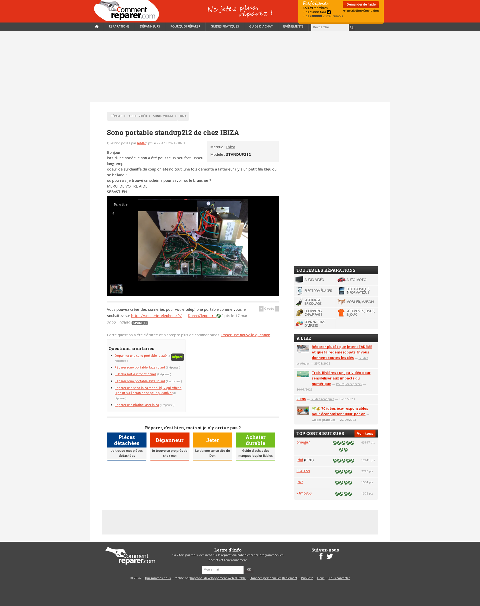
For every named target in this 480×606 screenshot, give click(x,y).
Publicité (307, 578)
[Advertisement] (240, 67)
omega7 (303, 442)
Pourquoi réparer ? (349, 384)
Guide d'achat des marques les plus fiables (255, 453)
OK (249, 569)
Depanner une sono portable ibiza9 (141, 355)
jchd (299, 460)
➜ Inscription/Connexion (361, 11)
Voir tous (365, 433)
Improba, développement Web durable (218, 578)
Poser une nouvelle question (245, 334)
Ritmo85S (304, 493)
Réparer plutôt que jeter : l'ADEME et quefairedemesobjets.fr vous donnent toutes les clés (342, 352)
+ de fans (315, 12)
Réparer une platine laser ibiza (137, 405)
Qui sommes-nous (158, 578)
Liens (301, 398)
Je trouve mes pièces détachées (126, 453)
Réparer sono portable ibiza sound (140, 367)
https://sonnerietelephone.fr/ (156, 315)
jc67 (299, 482)
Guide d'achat (261, 26)
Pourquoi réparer (185, 26)
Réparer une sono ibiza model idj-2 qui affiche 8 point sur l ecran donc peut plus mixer (148, 391)
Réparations (119, 26)
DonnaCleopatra (202, 315)
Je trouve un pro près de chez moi (170, 453)
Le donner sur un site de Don (212, 453)
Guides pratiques (225, 26)
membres (315, 8)
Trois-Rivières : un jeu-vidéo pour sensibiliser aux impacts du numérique (341, 378)
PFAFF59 (303, 470)
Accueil (128, 10)
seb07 (141, 143)
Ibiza (230, 146)
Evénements (293, 26)
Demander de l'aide (361, 4)
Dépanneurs (150, 26)
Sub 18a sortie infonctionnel (135, 374)
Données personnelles (266, 578)
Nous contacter (339, 578)
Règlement (289, 578)
